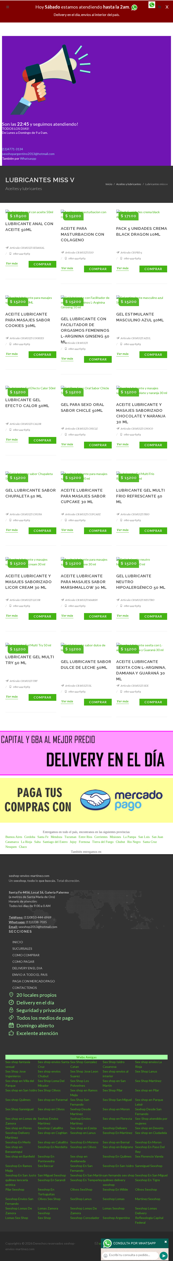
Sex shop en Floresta (117, 1118)
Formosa (84, 842)
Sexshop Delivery (115, 1128)
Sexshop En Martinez (117, 1133)
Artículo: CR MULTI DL (78, 685)
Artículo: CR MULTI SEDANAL (26, 247)
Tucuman (70, 837)
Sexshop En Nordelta (52, 1147)
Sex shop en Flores (18, 1128)
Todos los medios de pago (44, 1018)
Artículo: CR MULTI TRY (23, 681)
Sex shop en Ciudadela (151, 1133)
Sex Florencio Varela (149, 1156)
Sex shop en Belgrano (118, 1147)
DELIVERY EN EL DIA (27, 968)
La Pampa (129, 837)
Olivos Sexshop (146, 1189)
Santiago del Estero (55, 842)
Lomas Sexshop (114, 1208)
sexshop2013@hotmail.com (37, 927)
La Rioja (26, 842)
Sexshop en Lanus (83, 1133)
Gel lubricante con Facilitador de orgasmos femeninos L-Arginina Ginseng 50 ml (85, 330)
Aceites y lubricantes (128, 184)
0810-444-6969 (21, 253)
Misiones (115, 837)
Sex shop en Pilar (147, 1090)
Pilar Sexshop (14, 1189)
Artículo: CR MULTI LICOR (24, 600)
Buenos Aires (13, 837)
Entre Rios (85, 837)
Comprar (42, 264)
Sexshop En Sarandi (51, 1180)
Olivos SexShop (81, 1189)
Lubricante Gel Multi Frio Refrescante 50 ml (140, 496)
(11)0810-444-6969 (37, 917)
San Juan (157, 837)
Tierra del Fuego (103, 842)
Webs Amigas (86, 1057)
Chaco (23, 847)
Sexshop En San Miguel (151, 1175)
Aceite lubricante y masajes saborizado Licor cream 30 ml (28, 582)
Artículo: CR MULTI (76, 343)
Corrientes (100, 837)
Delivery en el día (35, 1002)
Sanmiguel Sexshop (148, 1166)
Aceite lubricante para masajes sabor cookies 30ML (27, 320)
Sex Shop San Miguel (117, 1100)
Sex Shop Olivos (49, 1090)
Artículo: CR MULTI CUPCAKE (83, 514)
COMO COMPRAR (25, 955)
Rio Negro (134, 842)
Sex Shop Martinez (148, 1081)
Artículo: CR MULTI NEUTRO (137, 600)
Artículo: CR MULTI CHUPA (25, 514)
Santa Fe (42, 837)
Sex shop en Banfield (20, 1156)
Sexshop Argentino (116, 1218)
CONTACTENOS (24, 988)
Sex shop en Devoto (149, 1128)
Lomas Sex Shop (16, 1218)
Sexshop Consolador (84, 1218)
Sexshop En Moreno (84, 1142)
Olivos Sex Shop (49, 1199)
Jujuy (73, 842)
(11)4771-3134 (12, 149)
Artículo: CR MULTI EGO (79, 252)
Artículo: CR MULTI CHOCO (136, 428)
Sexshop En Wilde (115, 1189)
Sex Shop (44, 1218)
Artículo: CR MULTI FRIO (134, 514)
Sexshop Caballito (50, 1128)
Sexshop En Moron (148, 1142)
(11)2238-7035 (36, 922)
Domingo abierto (35, 1025)
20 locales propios (36, 995)
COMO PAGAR (23, 961)
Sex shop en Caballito (53, 1142)
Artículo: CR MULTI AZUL (135, 338)
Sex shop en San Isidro (21, 1090)
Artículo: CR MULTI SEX (134, 685)
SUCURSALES (22, 948)
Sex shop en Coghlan (52, 1133)
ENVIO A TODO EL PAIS (30, 975)
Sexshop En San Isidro (118, 1166)
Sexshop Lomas (114, 1199)
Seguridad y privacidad (41, 1010)
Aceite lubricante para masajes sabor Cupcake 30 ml (83, 496)
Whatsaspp (28, 158)
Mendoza (56, 837)
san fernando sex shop (118, 1175)
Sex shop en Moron (116, 1109)
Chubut (120, 842)
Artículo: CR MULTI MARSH (81, 600)
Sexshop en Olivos (83, 1147)
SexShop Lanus (81, 1199)
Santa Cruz (150, 842)
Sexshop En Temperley (86, 1180)
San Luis (144, 837)
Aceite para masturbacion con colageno (82, 234)
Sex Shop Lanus (146, 1071)
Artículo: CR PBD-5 (131, 252)
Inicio (109, 184)
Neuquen (11, 847)
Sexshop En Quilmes (117, 1156)
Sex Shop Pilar (113, 1090)
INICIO (17, 942)
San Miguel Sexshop (52, 1175)
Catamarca (12, 842)
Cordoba (29, 837)
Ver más (12, 263)
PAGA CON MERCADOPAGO (33, 981)
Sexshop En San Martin (86, 1175)
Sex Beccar (45, 1166)
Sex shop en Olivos (51, 1109)
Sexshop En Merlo (18, 1142)
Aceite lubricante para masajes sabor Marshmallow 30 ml (84, 582)
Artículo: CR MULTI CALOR (25, 424)
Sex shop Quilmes (18, 1100)
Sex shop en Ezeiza (83, 1128)
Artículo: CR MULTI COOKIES (26, 338)
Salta (37, 842)
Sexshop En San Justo (20, 1175)
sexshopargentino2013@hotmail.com (28, 154)
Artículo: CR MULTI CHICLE (81, 428)
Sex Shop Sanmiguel (19, 1109)
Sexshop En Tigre (147, 1180)
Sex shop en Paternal (53, 1100)
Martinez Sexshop (147, 1199)
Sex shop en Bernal (116, 1142)
